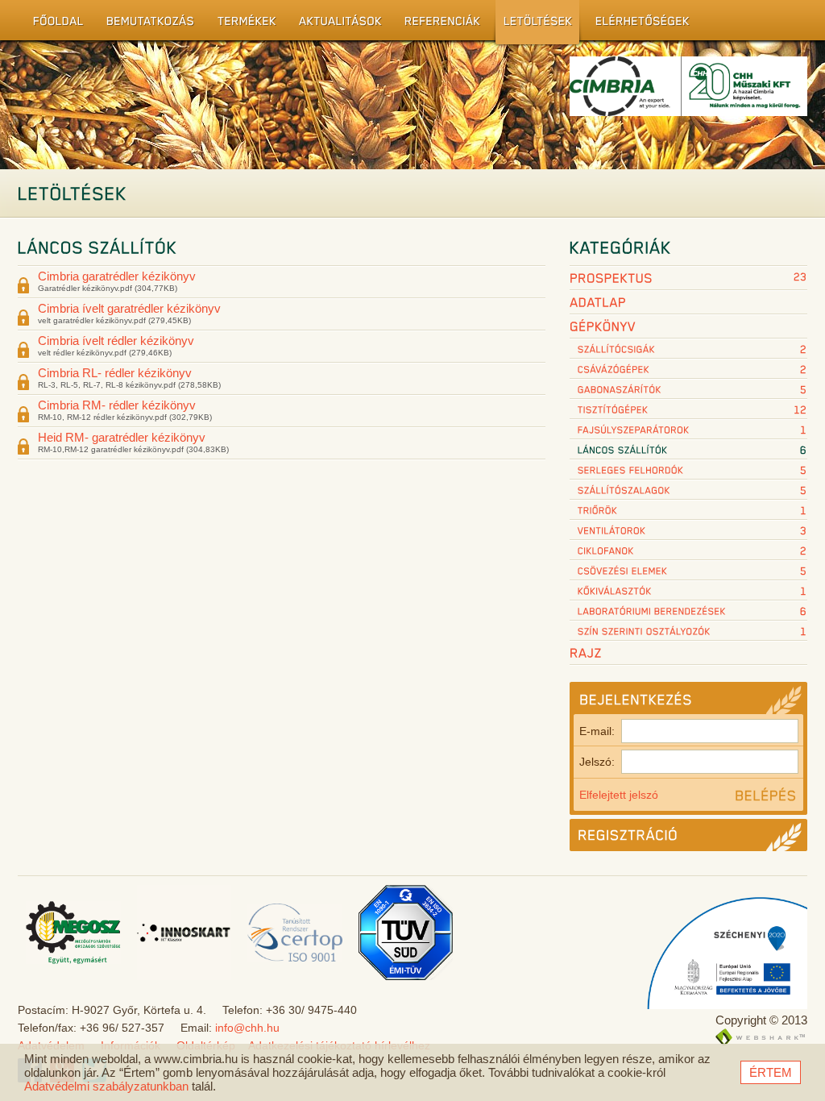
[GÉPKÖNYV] (688, 327)
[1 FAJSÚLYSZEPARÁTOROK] (688, 430)
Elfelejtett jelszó (618, 794)
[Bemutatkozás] (146, 24)
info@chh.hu (247, 1027)
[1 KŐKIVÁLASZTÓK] (688, 591)
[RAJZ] (688, 654)
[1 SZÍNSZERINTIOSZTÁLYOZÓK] (688, 631)
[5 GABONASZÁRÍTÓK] (688, 390)
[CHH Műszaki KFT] (688, 104)
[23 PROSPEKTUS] (688, 279)
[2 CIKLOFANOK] (688, 551)
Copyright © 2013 (761, 1020)
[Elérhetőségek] (638, 24)
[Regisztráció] (688, 835)
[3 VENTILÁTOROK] (688, 531)
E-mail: (597, 731)
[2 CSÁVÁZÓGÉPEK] (688, 369)
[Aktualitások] (336, 24)
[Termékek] (242, 24)
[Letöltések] (534, 24)
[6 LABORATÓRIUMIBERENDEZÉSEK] (688, 611)
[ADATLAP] (688, 303)
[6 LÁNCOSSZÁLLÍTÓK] (688, 450)
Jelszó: (597, 761)
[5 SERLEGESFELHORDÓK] (688, 470)
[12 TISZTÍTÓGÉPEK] (688, 410)
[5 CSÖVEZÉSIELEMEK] (688, 571)
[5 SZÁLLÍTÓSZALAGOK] (688, 490)
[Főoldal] (54, 24)
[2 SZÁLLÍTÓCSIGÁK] (688, 349)
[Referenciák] (438, 24)
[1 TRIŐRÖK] (688, 511)
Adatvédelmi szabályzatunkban (106, 1086)
